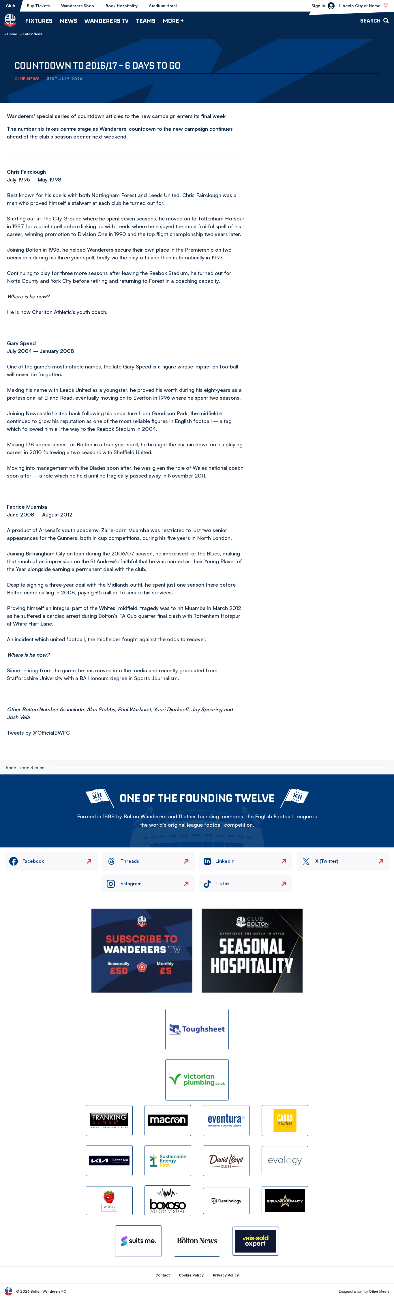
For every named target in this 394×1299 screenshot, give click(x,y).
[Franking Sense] (109, 1120)
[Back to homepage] (10, 20)
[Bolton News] (197, 1241)
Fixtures (38, 20)
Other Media (379, 1291)
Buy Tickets (38, 5)
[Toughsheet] (197, 1029)
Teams (145, 20)
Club (10, 5)
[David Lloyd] (226, 1160)
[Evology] (285, 1160)
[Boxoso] (168, 1200)
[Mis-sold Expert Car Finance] (255, 1241)
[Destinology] (226, 1201)
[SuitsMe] (138, 1241)
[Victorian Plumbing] (197, 1079)
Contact (162, 1275)
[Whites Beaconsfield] (109, 1200)
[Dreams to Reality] (285, 1200)
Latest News (32, 34)
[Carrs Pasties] (285, 1120)
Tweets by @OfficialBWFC (38, 732)
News (68, 20)
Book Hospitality (122, 5)
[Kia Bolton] (109, 1160)
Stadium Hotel (163, 5)
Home (12, 34)
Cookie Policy (191, 1275)
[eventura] (226, 1120)
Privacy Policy (226, 1275)
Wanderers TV (106, 20)
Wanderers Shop (77, 5)
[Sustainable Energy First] (168, 1160)
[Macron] (168, 1120)
